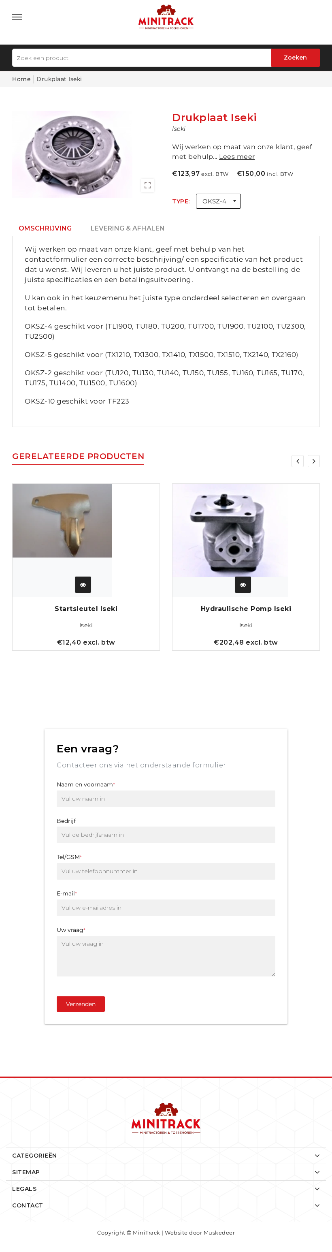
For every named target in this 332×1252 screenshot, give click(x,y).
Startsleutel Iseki (86, 609)
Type (180, 201)
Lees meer (237, 156)
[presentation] (298, 461)
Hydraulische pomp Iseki (246, 609)
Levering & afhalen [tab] (128, 228)
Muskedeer (219, 1232)
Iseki (86, 625)
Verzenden (81, 1004)
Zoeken (295, 57)
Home (21, 79)
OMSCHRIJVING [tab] (45, 228)
